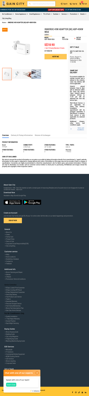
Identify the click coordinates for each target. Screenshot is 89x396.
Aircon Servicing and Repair (14, 272)
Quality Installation (11, 316)
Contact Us (9, 261)
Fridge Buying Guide (12, 339)
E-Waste (8, 277)
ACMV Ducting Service (12, 356)
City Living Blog (10, 246)
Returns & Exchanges (42, 135)
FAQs (7, 254)
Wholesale (9, 349)
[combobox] (41, 3)
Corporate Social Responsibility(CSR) (17, 243)
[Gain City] (13, 3)
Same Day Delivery (11, 294)
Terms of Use (10, 241)
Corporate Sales (11, 363)
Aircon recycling (11, 361)
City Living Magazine (12, 336)
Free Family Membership (13, 306)
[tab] (5, 136)
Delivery (8, 274)
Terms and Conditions (80, 129)
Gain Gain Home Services (13, 310)
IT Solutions (9, 352)
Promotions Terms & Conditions (16, 279)
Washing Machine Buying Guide (15, 341)
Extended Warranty (11, 301)
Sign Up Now (13, 220)
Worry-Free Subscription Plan (15, 308)
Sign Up (75, 4)
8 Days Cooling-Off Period (14, 290)
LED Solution (10, 359)
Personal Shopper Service (13, 303)
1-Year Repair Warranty (13, 319)
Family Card (9, 237)
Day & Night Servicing (12, 323)
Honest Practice (10, 321)
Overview (5, 135)
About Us (9, 232)
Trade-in (8, 299)
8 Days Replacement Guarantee (15, 292)
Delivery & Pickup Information (22, 135)
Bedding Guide (10, 334)
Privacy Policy (10, 239)
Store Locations (11, 257)
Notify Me (55, 56)
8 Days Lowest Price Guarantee (15, 288)
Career (8, 234)
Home (4, 22)
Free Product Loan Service (13, 297)
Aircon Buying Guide (12, 332)
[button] (17, 74)
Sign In (65, 4)
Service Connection (10, 285)
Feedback (9, 263)
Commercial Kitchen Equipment (15, 354)
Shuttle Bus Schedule (12, 259)
